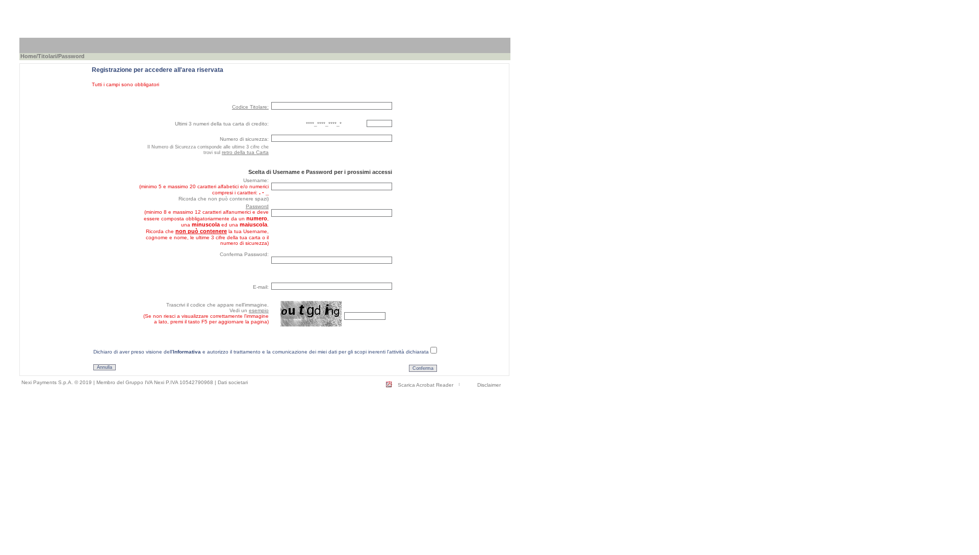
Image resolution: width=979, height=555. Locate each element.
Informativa (187, 352)
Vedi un (249, 310)
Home (28, 56)
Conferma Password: (244, 254)
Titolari (47, 56)
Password (257, 206)
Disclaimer (489, 385)
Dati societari (233, 382)
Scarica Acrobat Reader (425, 385)
